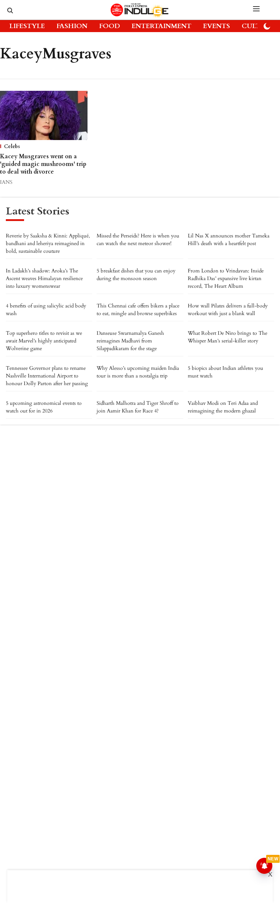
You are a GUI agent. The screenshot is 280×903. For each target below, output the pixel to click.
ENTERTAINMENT (161, 26)
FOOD (109, 26)
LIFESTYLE (27, 26)
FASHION (72, 26)
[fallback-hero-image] (44, 115)
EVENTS (216, 26)
